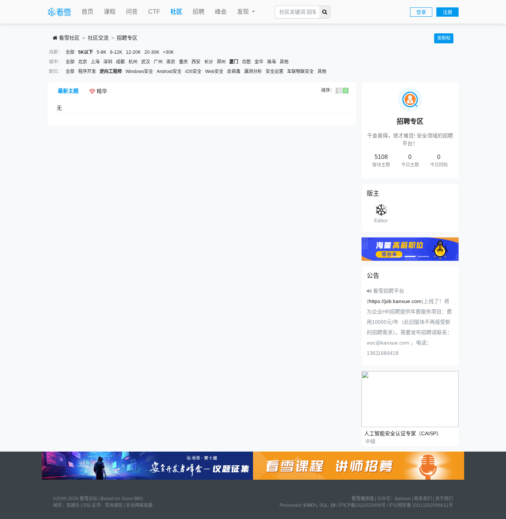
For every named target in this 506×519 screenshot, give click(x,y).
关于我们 (444, 498)
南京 (170, 61)
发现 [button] (243, 12)
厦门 (233, 61)
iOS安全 (193, 71)
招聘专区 (127, 38)
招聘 (198, 12)
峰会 (221, 12)
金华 (258, 61)
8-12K (116, 52)
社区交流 (98, 38)
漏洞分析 (253, 71)
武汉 (145, 61)
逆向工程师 (111, 71)
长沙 (208, 61)
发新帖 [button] (443, 38)
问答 (132, 12)
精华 (101, 91)
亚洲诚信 (114, 505)
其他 (284, 61)
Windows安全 (139, 71)
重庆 (183, 61)
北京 (82, 61)
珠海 (271, 61)
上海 (95, 61)
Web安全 (214, 71)
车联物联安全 (300, 71)
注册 (447, 12)
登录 (421, 12)
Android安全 (169, 71)
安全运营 (274, 71)
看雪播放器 (363, 498)
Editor (381, 220)
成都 (120, 61)
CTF (154, 12)
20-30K (151, 52)
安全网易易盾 (139, 505)
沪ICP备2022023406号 (362, 505)
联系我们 (423, 498)
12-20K (133, 52)
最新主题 (68, 91)
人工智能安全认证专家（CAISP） (403, 433)
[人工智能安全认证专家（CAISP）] (410, 399)
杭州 (133, 61)
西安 (196, 61)
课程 (110, 12)
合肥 (246, 61)
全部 (70, 52)
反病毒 (233, 71)
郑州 (221, 61)
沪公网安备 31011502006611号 (421, 505)
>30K (168, 52)
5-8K (101, 52)
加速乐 (73, 505)
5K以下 (85, 52)
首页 (87, 12)
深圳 (107, 61)
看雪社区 (68, 38)
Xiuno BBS (132, 498)
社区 (176, 12)
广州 (158, 61)
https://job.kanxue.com (395, 301)
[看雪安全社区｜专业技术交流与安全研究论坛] (59, 12)
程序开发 (87, 71)
